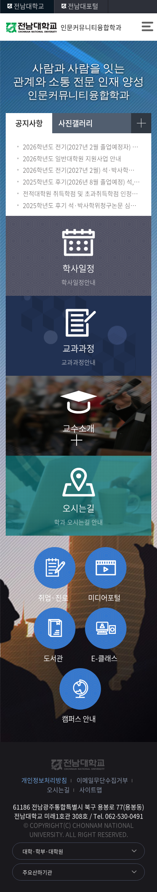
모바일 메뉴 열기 (147, 27)
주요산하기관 (37, 872)
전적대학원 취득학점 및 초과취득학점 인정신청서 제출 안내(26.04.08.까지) (81, 194)
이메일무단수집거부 (102, 780)
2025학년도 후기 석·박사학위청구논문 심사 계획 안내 (81, 205)
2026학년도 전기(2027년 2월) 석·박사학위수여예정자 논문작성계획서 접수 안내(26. (81, 170)
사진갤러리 (75, 123)
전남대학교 (29, 6)
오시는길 (58, 789)
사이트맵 (90, 789)
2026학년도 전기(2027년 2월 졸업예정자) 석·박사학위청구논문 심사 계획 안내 (81, 147)
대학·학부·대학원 (42, 851)
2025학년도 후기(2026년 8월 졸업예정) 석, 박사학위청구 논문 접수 (81, 182)
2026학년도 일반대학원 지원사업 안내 (72, 159)
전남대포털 (83, 6)
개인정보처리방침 (44, 780)
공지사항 (29, 123)
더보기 (141, 123)
